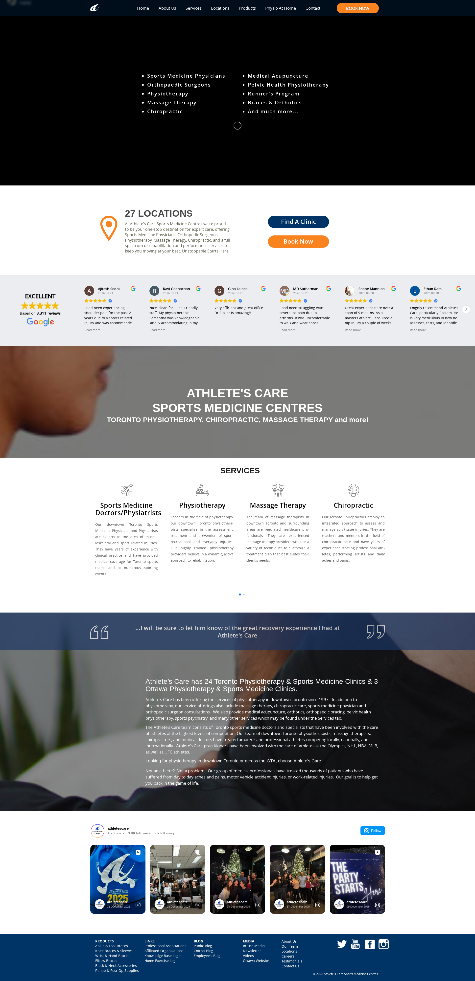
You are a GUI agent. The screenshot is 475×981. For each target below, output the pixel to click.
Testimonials (292, 961)
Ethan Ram (433, 288)
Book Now (298, 241)
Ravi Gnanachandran (180, 288)
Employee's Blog (207, 956)
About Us (167, 8)
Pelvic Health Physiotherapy (288, 84)
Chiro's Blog (203, 951)
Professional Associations (165, 946)
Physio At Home (280, 8)
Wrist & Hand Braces (112, 956)
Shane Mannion (371, 288)
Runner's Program (274, 93)
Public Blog (203, 946)
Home (143, 8)
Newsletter (252, 951)
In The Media (254, 946)
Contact (313, 8)
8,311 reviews (49, 313)
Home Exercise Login (161, 960)
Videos (248, 956)
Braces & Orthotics (275, 102)
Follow (376, 831)
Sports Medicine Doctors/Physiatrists (128, 509)
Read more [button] (92, 330)
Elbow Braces (106, 960)
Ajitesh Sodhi (109, 288)
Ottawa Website (256, 960)
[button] (466, 309)
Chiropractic (165, 111)
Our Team (290, 946)
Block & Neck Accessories (116, 965)
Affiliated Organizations (164, 951)
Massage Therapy (172, 102)
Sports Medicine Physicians (186, 75)
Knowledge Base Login (163, 956)
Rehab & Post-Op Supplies (117, 970)
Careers (288, 956)
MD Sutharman (305, 288)
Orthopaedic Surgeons (179, 84)
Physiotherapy (168, 93)
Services (194, 8)
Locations (220, 8)
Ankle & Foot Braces (111, 946)
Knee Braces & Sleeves (114, 951)
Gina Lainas (237, 288)
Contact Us (290, 966)
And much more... (273, 111)
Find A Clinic (298, 222)
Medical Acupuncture (278, 75)
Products (247, 8)
